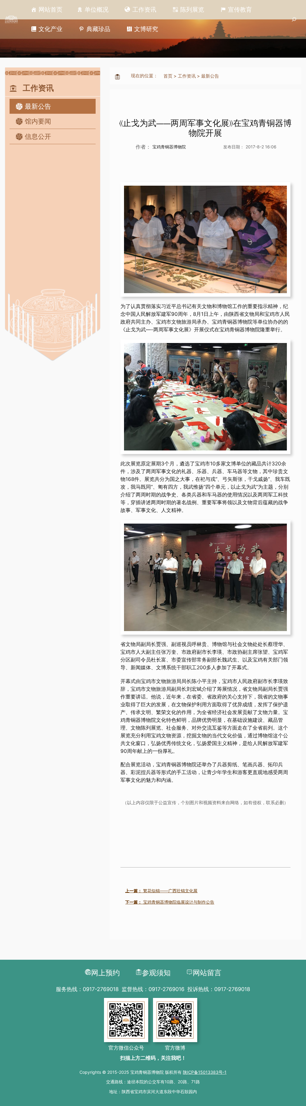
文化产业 (50, 29)
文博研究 (146, 29)
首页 (167, 76)
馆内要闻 (38, 121)
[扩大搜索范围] (294, 19)
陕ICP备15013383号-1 (205, 1072)
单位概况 (96, 9)
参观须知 (156, 972)
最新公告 (38, 106)
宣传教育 (240, 9)
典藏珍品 (98, 29)
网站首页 (50, 9)
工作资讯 (144, 9)
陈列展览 (192, 9)
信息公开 (38, 136)
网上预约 (105, 972)
